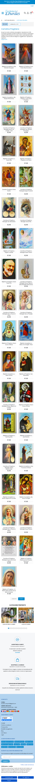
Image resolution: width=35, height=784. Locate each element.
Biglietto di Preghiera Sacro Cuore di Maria (9, 344)
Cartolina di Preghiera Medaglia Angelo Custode (26, 190)
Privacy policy (4, 727)
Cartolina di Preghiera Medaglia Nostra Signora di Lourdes (9, 406)
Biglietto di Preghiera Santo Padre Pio (9, 282)
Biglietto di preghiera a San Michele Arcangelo (9, 67)
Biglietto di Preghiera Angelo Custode (9, 251)
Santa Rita (23, 744)
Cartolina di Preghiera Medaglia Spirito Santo (26, 251)
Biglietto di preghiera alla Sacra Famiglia (26, 497)
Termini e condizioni (6, 725)
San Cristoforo (20, 746)
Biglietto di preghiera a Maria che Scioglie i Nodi (26, 344)
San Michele (4, 746)
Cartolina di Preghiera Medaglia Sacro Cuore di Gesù (9, 314)
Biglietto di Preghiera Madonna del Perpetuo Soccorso (26, 560)
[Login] (28, 12)
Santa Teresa (30, 744)
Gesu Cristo (16, 744)
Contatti (17, 652)
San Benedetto (12, 746)
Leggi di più (4, 39)
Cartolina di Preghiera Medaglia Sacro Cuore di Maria (9, 529)
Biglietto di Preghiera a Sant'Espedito (9, 436)
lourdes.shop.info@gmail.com (8, 703)
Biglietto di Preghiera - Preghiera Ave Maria (26, 159)
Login (32, 6)
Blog (2, 731)
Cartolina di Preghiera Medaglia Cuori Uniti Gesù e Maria (9, 560)
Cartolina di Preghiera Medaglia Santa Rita (26, 221)
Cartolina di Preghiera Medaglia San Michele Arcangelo (26, 129)
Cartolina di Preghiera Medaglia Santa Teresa (26, 528)
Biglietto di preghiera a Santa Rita (9, 159)
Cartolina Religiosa (9, 20)
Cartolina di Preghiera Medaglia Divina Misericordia (9, 468)
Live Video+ (4, 733)
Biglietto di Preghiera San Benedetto (26, 374)
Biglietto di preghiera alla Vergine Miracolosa (9, 98)
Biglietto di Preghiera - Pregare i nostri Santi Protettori (26, 99)
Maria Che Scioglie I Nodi (7, 744)
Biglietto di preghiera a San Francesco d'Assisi (26, 467)
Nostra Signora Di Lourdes (7, 741)
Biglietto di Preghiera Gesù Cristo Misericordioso (26, 67)
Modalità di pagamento (6, 729)
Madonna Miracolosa (19, 741)
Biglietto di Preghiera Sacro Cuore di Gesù (26, 405)
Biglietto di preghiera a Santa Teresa (9, 374)
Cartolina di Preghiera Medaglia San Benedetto (9, 221)
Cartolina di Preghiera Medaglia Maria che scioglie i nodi (9, 129)
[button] (25, 13)
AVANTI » (21, 598)
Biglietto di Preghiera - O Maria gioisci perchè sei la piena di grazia (9, 591)
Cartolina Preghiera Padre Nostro (9, 190)
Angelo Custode (29, 741)
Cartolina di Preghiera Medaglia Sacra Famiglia (26, 313)
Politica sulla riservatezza (27, 764)
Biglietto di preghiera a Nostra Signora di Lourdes (9, 497)
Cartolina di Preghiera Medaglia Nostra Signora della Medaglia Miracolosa (26, 283)
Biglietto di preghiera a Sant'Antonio (26, 436)
